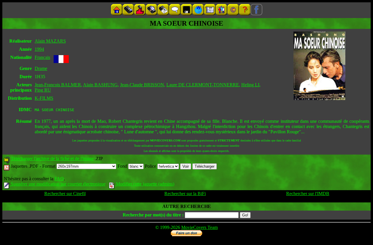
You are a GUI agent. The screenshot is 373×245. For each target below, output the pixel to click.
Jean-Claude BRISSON (142, 84)
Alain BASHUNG (100, 84)
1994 (39, 49)
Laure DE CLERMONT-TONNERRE (202, 84)
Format (49, 166)
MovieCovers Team (199, 227)
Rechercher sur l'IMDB (307, 193)
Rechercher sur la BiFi (185, 193)
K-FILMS (44, 98)
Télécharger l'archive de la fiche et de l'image (52, 158)
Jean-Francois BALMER (58, 84)
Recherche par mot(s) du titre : (153, 214)
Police (151, 166)
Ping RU (43, 90)
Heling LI (250, 84)
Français (42, 57)
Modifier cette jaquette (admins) (144, 183)
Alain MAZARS (50, 40)
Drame (41, 68)
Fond (122, 166)
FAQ (59, 178)
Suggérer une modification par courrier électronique (57, 183)
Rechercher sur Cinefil (65, 193)
